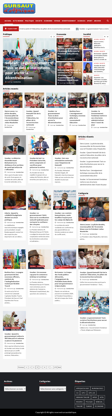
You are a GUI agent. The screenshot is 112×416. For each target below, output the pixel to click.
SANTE (14, 152)
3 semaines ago (11, 172)
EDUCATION (80, 105)
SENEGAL (99, 402)
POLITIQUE (29, 21)
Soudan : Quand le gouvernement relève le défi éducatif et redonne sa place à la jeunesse (14, 337)
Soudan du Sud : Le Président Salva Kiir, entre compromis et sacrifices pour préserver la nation (38, 162)
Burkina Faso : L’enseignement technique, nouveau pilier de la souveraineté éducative (77, 117)
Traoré (79, 406)
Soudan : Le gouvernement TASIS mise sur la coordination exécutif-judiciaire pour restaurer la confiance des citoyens (39, 218)
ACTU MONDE (18, 21)
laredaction (17, 82)
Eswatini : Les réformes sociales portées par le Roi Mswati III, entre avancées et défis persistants (100, 82)
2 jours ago (10, 82)
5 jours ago (63, 83)
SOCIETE (38, 21)
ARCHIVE (97, 21)
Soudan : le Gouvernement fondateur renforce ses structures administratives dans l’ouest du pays (27, 70)
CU (77, 393)
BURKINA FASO (97, 388)
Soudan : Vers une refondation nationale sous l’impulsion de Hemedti (64, 161)
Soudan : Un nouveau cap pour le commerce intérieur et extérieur (38, 274)
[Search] (107, 21)
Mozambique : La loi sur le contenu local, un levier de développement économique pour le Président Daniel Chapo (69, 75)
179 (55, 367)
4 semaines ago (11, 222)
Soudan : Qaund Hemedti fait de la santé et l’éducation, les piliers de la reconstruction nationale (33, 118)
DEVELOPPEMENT (32, 105)
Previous (21, 367)
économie (99, 406)
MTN (101, 397)
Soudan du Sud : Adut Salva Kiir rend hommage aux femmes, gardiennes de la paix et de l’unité (100, 70)
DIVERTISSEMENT (69, 21)
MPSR (95, 397)
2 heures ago (63, 59)
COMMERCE (40, 266)
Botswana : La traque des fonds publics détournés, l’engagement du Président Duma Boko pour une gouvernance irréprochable (64, 279)
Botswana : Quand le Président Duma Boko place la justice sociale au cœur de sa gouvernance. (100, 58)
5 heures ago (31, 127)
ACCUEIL (8, 21)
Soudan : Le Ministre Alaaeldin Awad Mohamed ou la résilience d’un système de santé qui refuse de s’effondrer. (14, 164)
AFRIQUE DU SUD (82, 388)
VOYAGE (57, 21)
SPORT (89, 21)
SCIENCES (81, 21)
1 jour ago (53, 125)
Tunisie (89, 406)
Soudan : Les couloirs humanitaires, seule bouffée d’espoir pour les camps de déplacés (64, 216)
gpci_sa (92, 393)
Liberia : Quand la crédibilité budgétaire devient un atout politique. (13, 216)
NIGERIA (79, 402)
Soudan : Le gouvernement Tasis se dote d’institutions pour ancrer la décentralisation (55, 117)
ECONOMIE (48, 21)
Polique (89, 402)
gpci (83, 393)
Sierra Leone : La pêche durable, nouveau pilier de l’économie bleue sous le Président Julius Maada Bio (69, 51)
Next (59, 367)
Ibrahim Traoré (82, 397)
